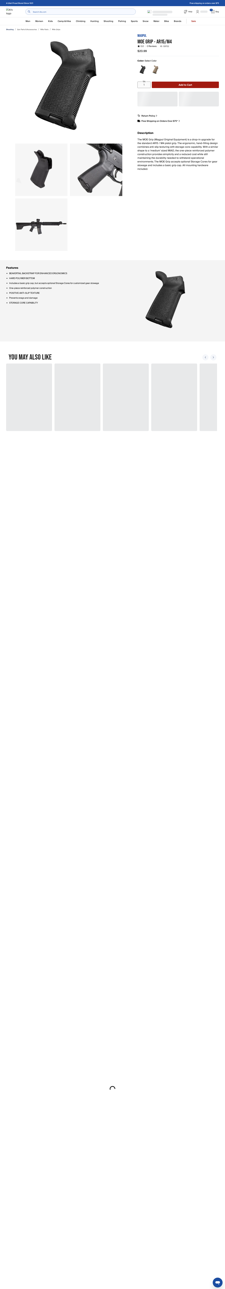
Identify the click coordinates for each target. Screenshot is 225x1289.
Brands (177, 21)
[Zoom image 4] (41, 224)
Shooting (108, 21)
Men (28, 21)
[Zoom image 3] (96, 170)
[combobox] (80, 12)
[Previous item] (205, 357)
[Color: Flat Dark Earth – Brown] (155, 70)
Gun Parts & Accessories (27, 29)
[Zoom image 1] (68, 87)
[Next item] (213, 357)
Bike (166, 21)
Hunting (94, 21)
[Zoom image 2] (41, 170)
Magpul (141, 35)
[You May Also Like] (110, 397)
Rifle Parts (44, 29)
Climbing (80, 21)
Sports (134, 21)
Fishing (122, 21)
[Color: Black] (143, 70)
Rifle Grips (56, 29)
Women (39, 21)
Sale (193, 21)
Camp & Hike (64, 21)
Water (156, 21)
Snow (145, 21)
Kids (50, 21)
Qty (144, 81)
